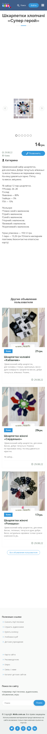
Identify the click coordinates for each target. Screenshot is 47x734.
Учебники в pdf (11, 637)
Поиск (21, 5)
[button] (5, 108)
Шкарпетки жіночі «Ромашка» (16, 522)
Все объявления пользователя (23, 552)
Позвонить (35, 153)
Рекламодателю (12, 660)
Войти (33, 5)
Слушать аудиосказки (14, 627)
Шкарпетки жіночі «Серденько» (16, 437)
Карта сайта (10, 655)
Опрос (7, 665)
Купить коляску (11, 632)
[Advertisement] (23, 53)
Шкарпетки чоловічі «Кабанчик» (17, 358)
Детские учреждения (14, 642)
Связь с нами (10, 670)
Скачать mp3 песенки (14, 622)
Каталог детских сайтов (15, 674)
